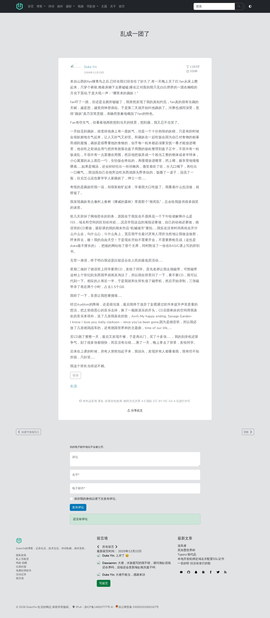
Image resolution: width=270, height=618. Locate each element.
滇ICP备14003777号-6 (98, 607)
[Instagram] (203, 572)
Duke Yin (90, 67)
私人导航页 (22, 559)
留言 (122, 6)
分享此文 (136, 411)
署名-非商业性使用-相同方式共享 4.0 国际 (125, 401)
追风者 (182, 546)
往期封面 (21, 566)
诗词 (51, 6)
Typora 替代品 (187, 555)
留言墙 (20, 578)
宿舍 (76, 375)
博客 (40, 6)
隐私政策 (21, 555)
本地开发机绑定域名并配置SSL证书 (201, 559)
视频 (81, 6)
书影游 (91, 6)
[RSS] (225, 572)
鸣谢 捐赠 (21, 563)
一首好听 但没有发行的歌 (194, 563)
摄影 (69, 6)
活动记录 (21, 574)
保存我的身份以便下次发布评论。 (96, 499)
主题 (104, 6)
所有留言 (108, 547)
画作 (60, 6)
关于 (113, 6)
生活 (73, 386)
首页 (31, 6)
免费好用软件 (23, 570)
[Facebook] (210, 572)
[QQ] (196, 572)
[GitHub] (188, 572)
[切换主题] (250, 6)
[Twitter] (218, 572)
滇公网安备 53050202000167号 (138, 607)
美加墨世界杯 (186, 550)
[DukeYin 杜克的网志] (19, 6)
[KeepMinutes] (181, 572)
